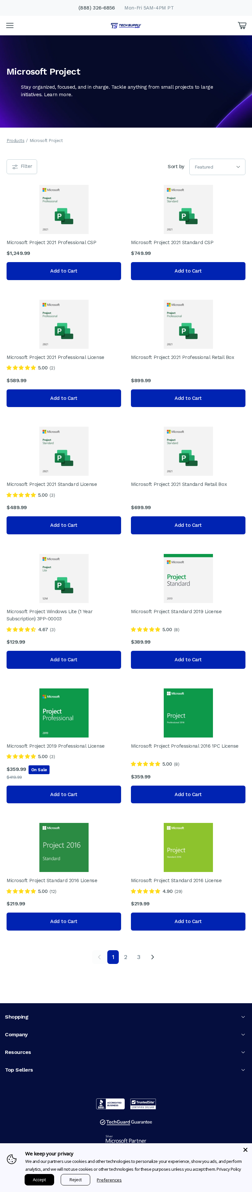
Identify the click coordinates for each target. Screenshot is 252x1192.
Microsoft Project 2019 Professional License (56, 746)
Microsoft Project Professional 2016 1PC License (185, 746)
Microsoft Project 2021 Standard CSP (172, 242)
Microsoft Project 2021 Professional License (55, 357)
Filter (25, 166)
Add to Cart (63, 271)
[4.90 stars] (145, 891)
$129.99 (16, 642)
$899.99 (141, 380)
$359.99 (16, 769)
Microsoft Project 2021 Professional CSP (51, 242)
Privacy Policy (229, 1169)
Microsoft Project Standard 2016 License (52, 880)
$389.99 (141, 642)
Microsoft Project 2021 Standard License (52, 484)
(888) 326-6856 (96, 8)
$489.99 (17, 507)
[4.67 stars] (21, 629)
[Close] (245, 1150)
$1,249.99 (18, 253)
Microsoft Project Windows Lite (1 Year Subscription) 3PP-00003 (50, 615)
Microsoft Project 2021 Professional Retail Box (182, 357)
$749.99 (141, 253)
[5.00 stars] (21, 368)
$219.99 (16, 903)
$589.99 (17, 380)
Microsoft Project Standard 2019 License (176, 611)
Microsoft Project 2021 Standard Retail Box (179, 484)
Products (15, 140)
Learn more (57, 95)
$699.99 (141, 507)
